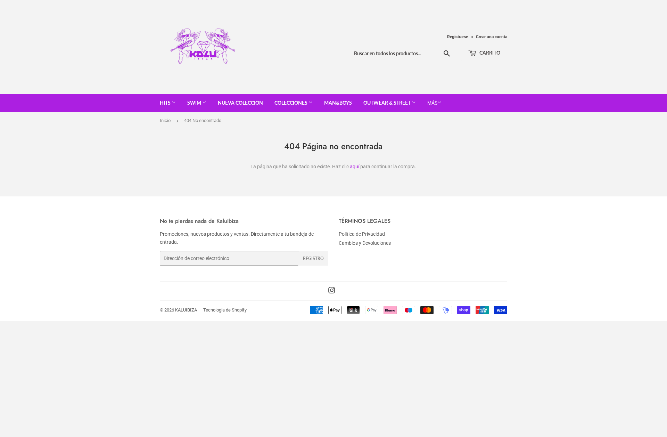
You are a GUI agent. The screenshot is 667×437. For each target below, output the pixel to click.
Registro (313, 258)
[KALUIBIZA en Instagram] (331, 291)
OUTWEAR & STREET (387, 103)
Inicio (165, 120)
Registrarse (457, 36)
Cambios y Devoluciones (365, 243)
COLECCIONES (291, 103)
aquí (354, 166)
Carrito (489, 53)
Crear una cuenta (491, 36)
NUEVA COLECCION (240, 103)
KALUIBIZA (186, 310)
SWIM (194, 103)
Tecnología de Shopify (225, 310)
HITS (166, 103)
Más (432, 103)
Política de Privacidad (362, 234)
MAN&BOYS (338, 103)
